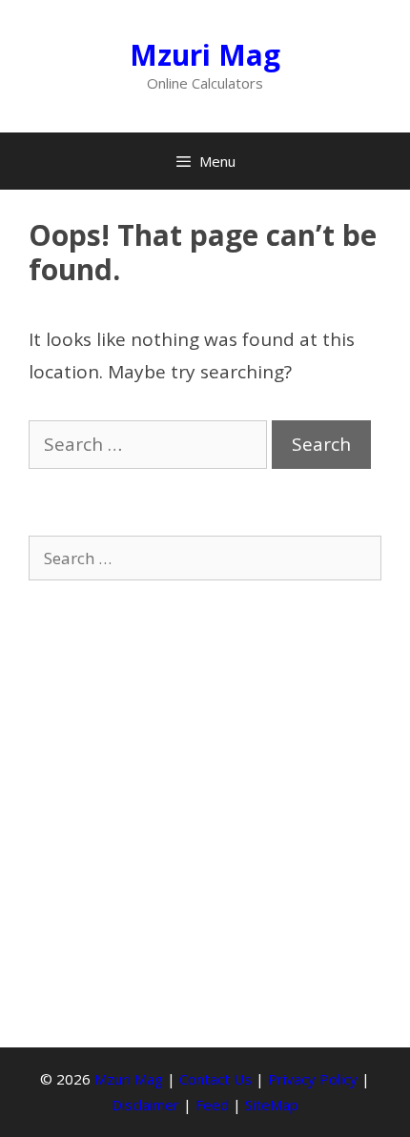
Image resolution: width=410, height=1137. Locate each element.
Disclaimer (145, 1104)
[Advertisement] (205, 814)
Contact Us (215, 1078)
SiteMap (271, 1104)
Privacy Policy (313, 1078)
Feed (212, 1104)
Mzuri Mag (205, 54)
